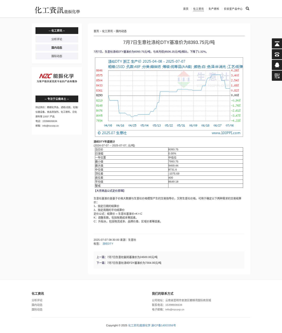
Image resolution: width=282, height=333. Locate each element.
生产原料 (214, 8)
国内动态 (56, 47)
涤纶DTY (107, 243)
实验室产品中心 (233, 8)
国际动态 (56, 56)
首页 (186, 8)
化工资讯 (198, 8)
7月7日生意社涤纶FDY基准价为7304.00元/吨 (134, 262)
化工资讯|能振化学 (139, 325)
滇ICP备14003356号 (163, 325)
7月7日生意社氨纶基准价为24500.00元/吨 (132, 257)
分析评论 (56, 39)
